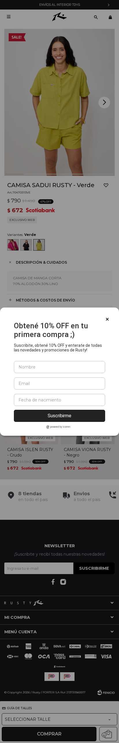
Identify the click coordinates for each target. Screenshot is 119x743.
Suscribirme (59, 415)
